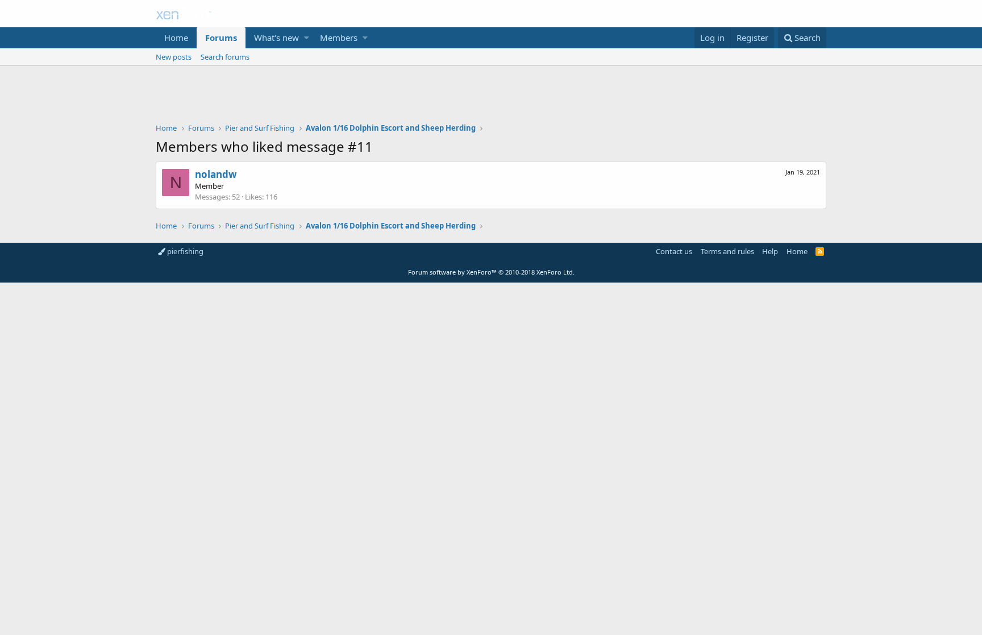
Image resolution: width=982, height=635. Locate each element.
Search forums (225, 57)
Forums (221, 37)
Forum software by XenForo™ (491, 272)
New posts (174, 57)
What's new (276, 37)
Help (770, 251)
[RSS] (819, 251)
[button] (306, 37)
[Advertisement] (491, 97)
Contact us (674, 251)
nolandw (216, 174)
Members (338, 37)
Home (176, 37)
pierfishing (184, 251)
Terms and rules (727, 251)
